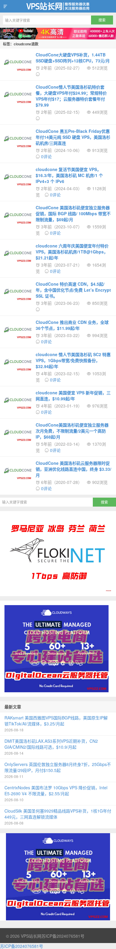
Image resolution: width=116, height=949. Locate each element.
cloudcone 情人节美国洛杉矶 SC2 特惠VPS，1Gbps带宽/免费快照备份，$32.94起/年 (73, 360)
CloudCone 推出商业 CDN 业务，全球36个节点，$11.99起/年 (72, 325)
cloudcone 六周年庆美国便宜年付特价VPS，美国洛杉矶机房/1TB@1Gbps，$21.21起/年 (72, 252)
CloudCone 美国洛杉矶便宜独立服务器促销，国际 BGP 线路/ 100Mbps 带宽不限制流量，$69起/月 (73, 213)
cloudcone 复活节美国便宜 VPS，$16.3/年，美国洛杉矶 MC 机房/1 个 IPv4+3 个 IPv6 (69, 175)
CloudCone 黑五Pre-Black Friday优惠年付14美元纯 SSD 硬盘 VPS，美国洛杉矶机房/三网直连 (73, 137)
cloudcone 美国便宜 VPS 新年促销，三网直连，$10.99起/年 (73, 396)
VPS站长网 (58, 6)
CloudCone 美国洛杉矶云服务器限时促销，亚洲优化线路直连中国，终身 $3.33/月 (73, 469)
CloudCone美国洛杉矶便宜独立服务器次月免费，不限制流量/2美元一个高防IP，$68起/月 (72, 431)
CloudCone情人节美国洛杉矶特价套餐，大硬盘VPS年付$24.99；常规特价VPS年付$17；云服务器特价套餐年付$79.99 (71, 96)
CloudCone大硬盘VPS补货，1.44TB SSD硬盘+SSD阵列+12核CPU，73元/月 (73, 58)
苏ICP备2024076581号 (62, 936)
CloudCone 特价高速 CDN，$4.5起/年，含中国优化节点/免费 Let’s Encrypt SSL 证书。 (73, 290)
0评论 (46, 156)
